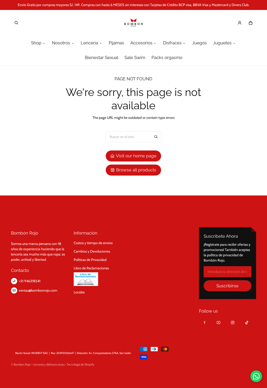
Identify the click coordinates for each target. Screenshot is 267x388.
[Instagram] (232, 322)
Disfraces (172, 42)
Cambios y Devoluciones (92, 251)
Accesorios (141, 42)
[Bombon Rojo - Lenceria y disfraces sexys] (133, 23)
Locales (79, 292)
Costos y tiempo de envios (93, 243)
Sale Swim (135, 57)
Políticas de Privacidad (90, 260)
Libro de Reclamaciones (91, 268)
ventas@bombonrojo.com (38, 290)
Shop (36, 42)
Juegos (199, 42)
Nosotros (61, 42)
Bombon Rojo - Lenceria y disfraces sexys (39, 364)
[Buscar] (156, 136)
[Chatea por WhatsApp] (256, 376)
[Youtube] (218, 322)
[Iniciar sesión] (239, 22)
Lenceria (89, 42)
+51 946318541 (29, 281)
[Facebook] (204, 322)
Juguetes (222, 42)
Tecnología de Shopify (80, 364)
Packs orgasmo (166, 57)
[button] (16, 22)
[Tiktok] (246, 322)
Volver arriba (24, 210)
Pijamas (116, 42)
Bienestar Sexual (101, 57)
